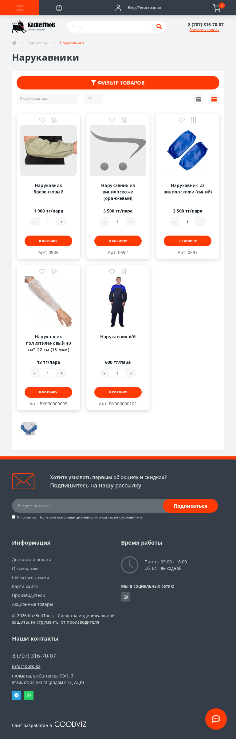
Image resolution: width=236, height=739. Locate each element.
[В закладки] (42, 121)
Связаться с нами (30, 577)
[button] (138, 7)
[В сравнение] (54, 121)
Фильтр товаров (120, 82)
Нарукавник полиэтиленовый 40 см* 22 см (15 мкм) (48, 343)
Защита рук (38, 43)
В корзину (48, 241)
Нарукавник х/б (118, 337)
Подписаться (190, 506)
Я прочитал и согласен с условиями (79, 517)
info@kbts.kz (26, 666)
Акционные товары (32, 604)
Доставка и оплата (31, 559)
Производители (28, 595)
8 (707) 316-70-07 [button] (34, 655)
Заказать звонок (204, 29)
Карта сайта (25, 586)
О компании (25, 568)
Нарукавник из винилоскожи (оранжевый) (118, 191)
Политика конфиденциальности (68, 517)
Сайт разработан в (32, 725)
